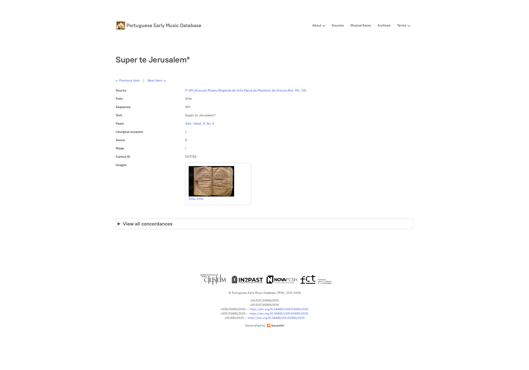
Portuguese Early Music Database (163, 25)
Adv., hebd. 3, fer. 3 (199, 123)
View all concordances (148, 224)
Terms (401, 25)
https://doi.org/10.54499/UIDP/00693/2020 (279, 313)
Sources (338, 25)
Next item (157, 80)
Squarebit (277, 325)
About (316, 25)
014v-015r (196, 199)
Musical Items (360, 25)
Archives (384, 25)
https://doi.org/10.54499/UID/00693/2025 (276, 318)
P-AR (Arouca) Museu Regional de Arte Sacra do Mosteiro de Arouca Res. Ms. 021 (245, 90)
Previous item (128, 80)
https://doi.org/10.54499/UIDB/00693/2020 (279, 309)
